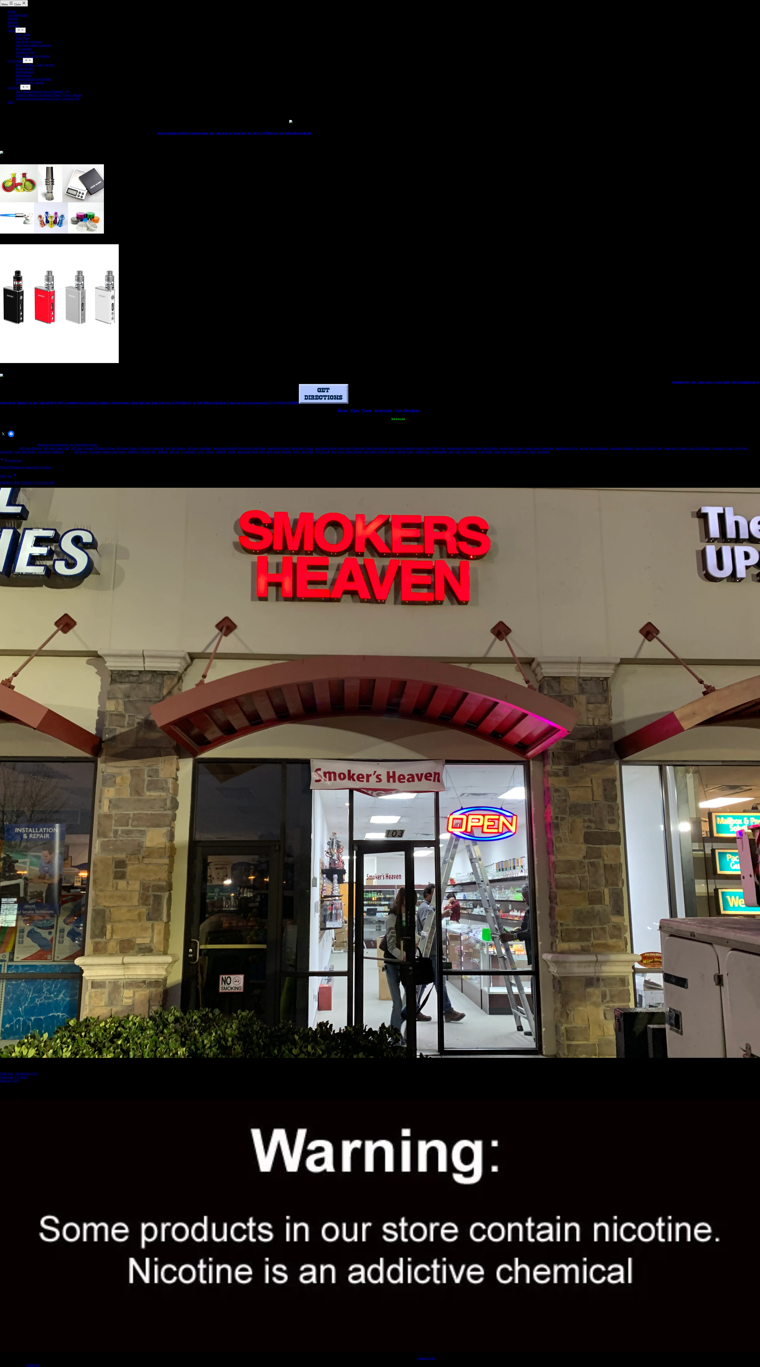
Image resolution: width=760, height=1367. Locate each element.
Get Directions (408, 410)
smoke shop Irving (566, 448)
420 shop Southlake (199, 448)
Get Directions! (17, 15)
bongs (122, 451)
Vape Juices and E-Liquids (32, 56)
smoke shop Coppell (460, 448)
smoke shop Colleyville (431, 448)
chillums (163, 451)
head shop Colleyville (251, 448)
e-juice (210, 451)
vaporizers (543, 451)
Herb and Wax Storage (30, 82)
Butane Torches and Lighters (34, 79)
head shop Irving (376, 448)
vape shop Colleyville (648, 448)
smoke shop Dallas (486, 448)
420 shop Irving (175, 448)
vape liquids (469, 451)
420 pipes (95, 451)
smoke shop (422, 451)
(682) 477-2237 (10, 1080)
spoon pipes (439, 451)
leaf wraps (338, 451)
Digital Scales (24, 68)
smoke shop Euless (511, 448)
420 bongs (80, 451)
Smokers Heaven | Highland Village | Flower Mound (49, 95)
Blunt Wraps (23, 75)
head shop (258, 451)
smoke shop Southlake (594, 448)
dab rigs (175, 451)
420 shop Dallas (105, 448)
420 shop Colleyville (56, 448)
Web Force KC (398, 419)
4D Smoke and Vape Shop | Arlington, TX (42, 91)
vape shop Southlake (50, 451)
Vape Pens (22, 38)
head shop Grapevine (351, 448)
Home (12, 11)
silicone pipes (405, 451)
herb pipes (272, 451)
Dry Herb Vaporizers (29, 41)
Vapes (11, 30)
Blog (11, 102)
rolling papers (386, 451)
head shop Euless (325, 448)
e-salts (232, 451)
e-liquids (221, 451)
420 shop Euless (126, 448)
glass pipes (244, 451)
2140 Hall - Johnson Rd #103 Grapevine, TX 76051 (18, 1075)
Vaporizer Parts (25, 52)
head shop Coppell (278, 448)
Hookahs (13, 25)
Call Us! (13, 18)
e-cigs (200, 451)
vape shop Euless (722, 448)
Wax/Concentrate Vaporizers (33, 45)
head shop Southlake (402, 448)
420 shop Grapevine (151, 448)
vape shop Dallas (699, 448)
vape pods (514, 451)
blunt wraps (109, 451)
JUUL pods (322, 451)
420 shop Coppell (82, 448)
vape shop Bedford (621, 448)
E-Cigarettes (23, 48)
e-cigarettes (188, 451)
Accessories (15, 61)
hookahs (286, 451)
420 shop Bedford (30, 448)
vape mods (485, 451)
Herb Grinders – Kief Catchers (35, 65)
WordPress (33, 1365)
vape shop (528, 451)
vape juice (454, 451)
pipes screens (354, 451)
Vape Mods (23, 34)
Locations (14, 87)
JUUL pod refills (303, 451)
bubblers (133, 451)
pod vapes (370, 451)
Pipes (355, 410)
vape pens (500, 451)
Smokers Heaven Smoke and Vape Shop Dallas (67, 444)
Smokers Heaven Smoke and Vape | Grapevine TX (48, 98)
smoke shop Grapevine (539, 448)
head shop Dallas (302, 448)
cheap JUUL (148, 451)
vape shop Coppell (675, 448)
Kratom (12, 22)
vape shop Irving (25, 451)
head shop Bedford (225, 448)
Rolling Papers (25, 72)
